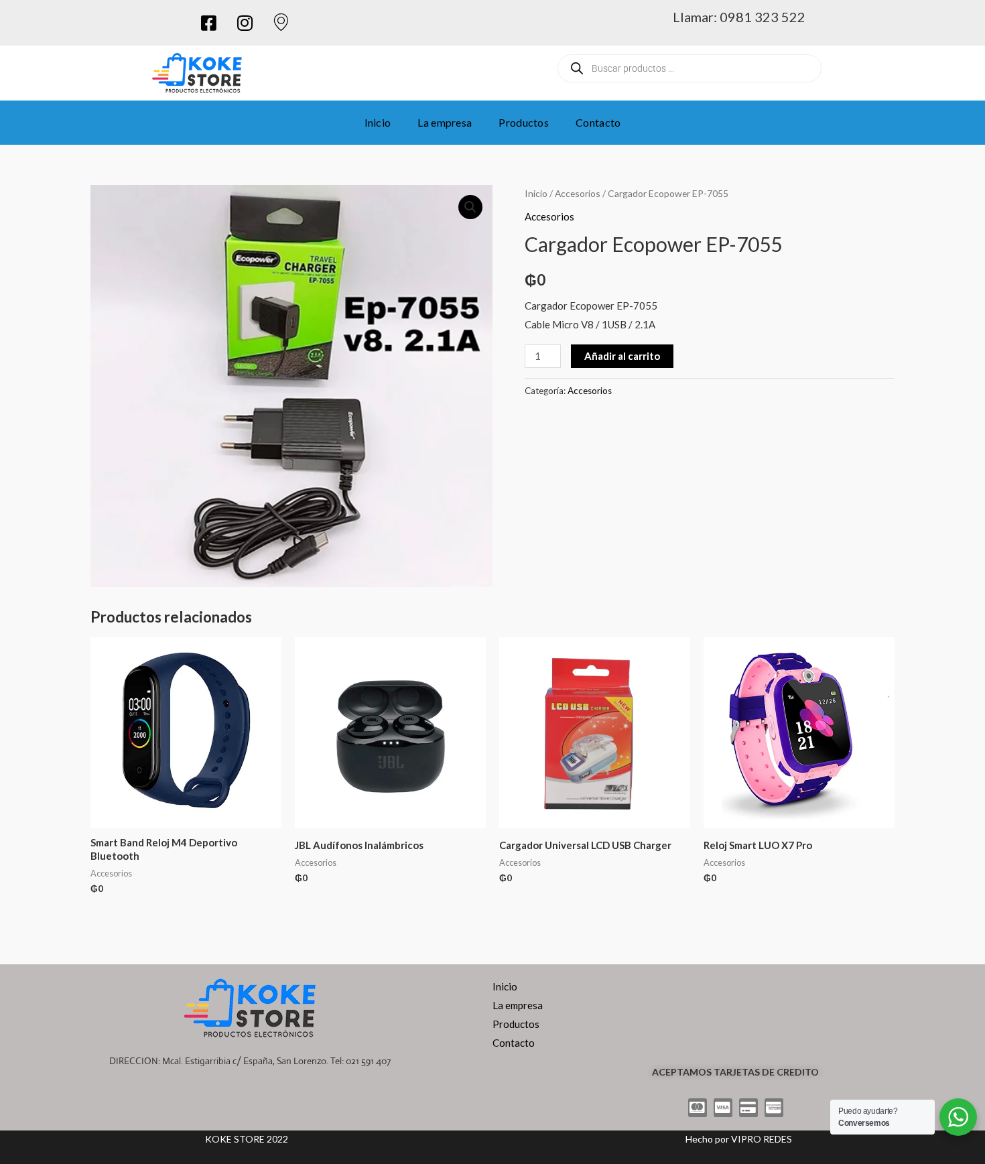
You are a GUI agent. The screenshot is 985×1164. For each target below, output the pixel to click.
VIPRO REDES (761, 1139)
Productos (524, 122)
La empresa (444, 122)
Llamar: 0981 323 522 (739, 17)
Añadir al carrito (622, 356)
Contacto (598, 122)
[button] (470, 207)
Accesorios (577, 193)
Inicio (378, 122)
